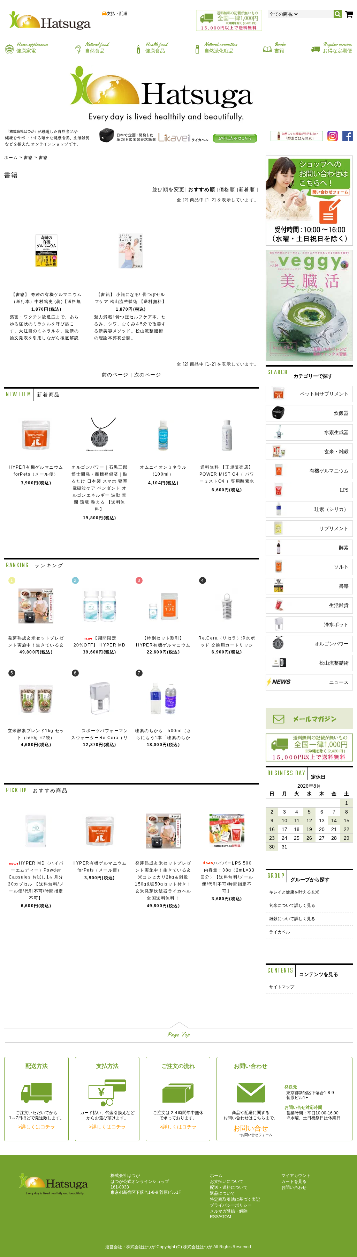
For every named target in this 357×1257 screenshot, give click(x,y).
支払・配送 (117, 13)
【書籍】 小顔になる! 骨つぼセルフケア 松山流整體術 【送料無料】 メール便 (131, 301)
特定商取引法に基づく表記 (235, 1199)
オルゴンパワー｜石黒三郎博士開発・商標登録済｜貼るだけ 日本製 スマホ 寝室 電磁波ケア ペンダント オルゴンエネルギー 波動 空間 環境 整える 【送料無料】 (99, 488)
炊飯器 (341, 413)
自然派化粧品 (220, 47)
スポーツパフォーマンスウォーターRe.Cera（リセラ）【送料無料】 (99, 737)
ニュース (339, 682)
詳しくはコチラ (38, 1126)
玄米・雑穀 (336, 451)
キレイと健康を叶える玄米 (294, 892)
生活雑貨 (339, 605)
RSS (214, 1216)
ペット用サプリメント (324, 394)
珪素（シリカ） (331, 509)
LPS (344, 490)
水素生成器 (336, 432)
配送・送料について (229, 1187)
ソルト (341, 567)
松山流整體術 (334, 663)
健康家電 (32, 47)
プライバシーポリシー (231, 1205)
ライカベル (279, 932)
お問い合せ (250, 1128)
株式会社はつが (197, 1246)
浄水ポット (336, 624)
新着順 (247, 189)
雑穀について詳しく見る (292, 918)
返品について (222, 1193)
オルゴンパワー (331, 643)
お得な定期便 (337, 47)
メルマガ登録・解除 (229, 1211)
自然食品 (96, 47)
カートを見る (293, 1181)
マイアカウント (296, 1175)
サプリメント (334, 528)
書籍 (280, 47)
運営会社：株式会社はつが (130, 1246)
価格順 (227, 189)
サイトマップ (281, 986)
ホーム (11, 157)
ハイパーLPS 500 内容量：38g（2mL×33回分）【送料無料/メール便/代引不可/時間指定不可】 (227, 877)
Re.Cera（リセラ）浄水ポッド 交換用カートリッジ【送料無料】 (226, 645)
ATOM (225, 1216)
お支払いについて (226, 1181)
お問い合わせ (293, 1187)
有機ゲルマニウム (329, 471)
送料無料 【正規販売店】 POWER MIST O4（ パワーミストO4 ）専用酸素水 (227, 474)
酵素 (344, 547)
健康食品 (156, 47)
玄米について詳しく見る (292, 905)
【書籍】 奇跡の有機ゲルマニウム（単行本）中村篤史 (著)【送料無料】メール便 (46, 301)
